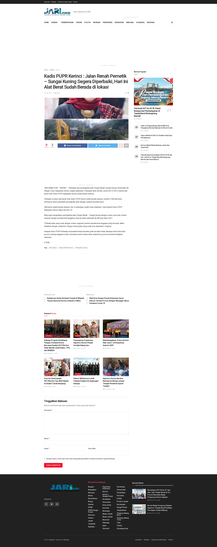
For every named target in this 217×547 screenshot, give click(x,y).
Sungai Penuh (122, 507)
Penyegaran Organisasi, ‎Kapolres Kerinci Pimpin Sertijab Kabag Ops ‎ (83, 342)
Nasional (151, 22)
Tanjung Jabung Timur (123, 519)
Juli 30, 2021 (48, 93)
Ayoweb (66, 540)
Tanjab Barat (121, 510)
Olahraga (140, 22)
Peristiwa (120, 495)
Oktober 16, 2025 (109, 348)
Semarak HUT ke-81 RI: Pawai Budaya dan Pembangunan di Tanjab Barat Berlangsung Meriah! (147, 112)
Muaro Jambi (107, 514)
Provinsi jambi (122, 501)
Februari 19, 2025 (80, 386)
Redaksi (53, 2)
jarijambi (51, 540)
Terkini (119, 525)
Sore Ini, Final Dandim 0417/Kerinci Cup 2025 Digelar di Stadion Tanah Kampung (56, 381)
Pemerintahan (67, 22)
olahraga (106, 523)
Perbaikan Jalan (81, 248)
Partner (75, 2)
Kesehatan (119, 22)
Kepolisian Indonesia (106, 487)
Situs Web (92, 448)
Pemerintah (121, 490)
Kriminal (106, 508)
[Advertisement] (132, 10)
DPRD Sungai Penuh (93, 511)
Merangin (106, 511)
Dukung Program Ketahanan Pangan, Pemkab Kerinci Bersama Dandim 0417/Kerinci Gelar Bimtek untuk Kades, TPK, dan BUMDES (57, 345)
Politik (87, 22)
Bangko (91, 487)
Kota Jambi (107, 505)
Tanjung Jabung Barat (123, 514)
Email (47, 448)
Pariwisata (121, 487)
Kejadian (91, 527)
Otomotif (106, 528)
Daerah (54, 22)
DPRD (90, 507)
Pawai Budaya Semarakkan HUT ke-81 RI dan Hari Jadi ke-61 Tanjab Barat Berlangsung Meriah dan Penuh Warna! (156, 157)
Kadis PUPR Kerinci (66, 248)
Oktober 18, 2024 (109, 389)
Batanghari (92, 490)
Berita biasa (92, 498)
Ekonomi (96, 22)
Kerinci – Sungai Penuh (108, 495)
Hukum (79, 22)
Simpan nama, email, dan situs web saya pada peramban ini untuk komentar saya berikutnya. (80, 459)
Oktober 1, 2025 (50, 386)
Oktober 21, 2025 (80, 348)
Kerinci (58, 70)
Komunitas (107, 502)
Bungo (90, 501)
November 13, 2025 (51, 353)
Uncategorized (122, 528)
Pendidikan (107, 22)
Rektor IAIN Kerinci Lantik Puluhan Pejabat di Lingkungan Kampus (85, 381)
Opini (104, 525)
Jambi (90, 521)
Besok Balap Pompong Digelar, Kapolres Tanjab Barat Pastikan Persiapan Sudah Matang (159, 507)
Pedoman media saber (65, 2)
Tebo (119, 523)
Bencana (130, 22)
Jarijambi (91, 524)
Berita (90, 495)
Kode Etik (47, 2)
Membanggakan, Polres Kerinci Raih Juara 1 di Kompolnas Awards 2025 (116, 342)
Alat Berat (53, 248)
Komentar (48, 410)
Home (46, 22)
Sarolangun (121, 504)
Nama (47, 438)
